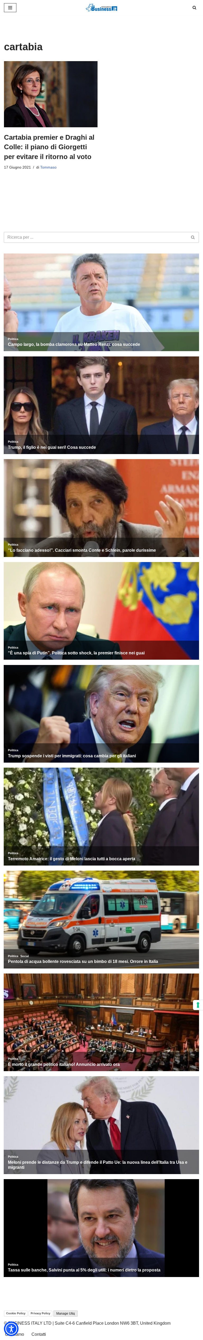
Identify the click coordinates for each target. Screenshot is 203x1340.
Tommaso (48, 167)
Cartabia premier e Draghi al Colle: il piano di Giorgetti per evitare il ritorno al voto (49, 147)
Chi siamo (14, 1334)
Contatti (38, 1334)
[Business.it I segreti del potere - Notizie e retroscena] (101, 7)
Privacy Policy (40, 1313)
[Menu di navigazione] (10, 7)
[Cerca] (194, 8)
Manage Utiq (65, 1313)
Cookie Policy (15, 1313)
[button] (11, 1329)
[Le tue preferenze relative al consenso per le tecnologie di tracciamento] (198, 1005)
